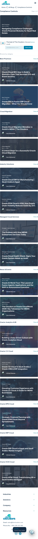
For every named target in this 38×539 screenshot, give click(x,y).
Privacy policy (16, 529)
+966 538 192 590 (17, 526)
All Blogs (11, 7)
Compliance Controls (24, 7)
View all (35, 59)
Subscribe (28, 47)
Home (4, 7)
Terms (24, 529)
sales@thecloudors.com (15, 522)
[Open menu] (35, 3)
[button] (19, 495)
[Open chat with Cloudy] (31, 532)
